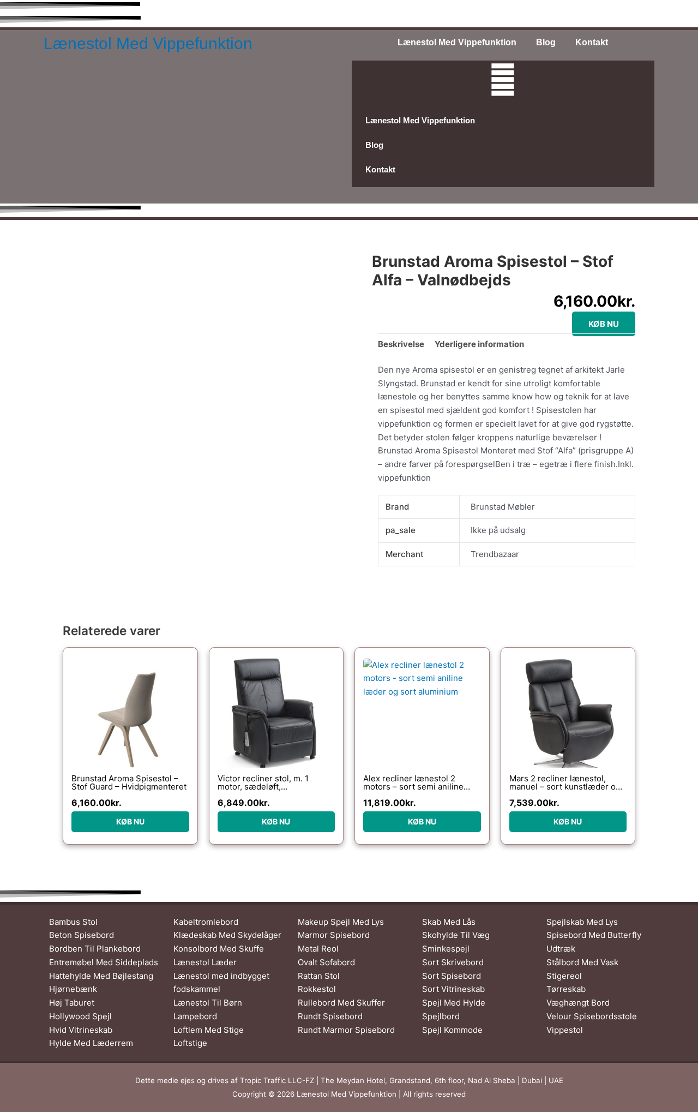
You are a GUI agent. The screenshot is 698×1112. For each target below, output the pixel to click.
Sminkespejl (446, 948)
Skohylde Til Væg (456, 935)
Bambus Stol (73, 922)
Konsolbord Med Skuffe (218, 948)
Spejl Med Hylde (453, 1002)
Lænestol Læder (205, 962)
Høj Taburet (71, 1002)
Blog (546, 42)
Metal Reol (318, 948)
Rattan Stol (319, 976)
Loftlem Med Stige (208, 1030)
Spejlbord (441, 1016)
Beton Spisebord (81, 935)
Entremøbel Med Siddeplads (103, 962)
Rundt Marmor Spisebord (346, 1030)
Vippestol (564, 1030)
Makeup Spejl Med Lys (341, 922)
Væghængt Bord (578, 1002)
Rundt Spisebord (330, 1016)
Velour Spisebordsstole (591, 1016)
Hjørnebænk (73, 989)
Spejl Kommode (452, 1030)
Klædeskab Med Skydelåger (227, 935)
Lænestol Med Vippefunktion (148, 43)
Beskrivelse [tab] (401, 344)
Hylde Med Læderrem (91, 1043)
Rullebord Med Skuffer (341, 1002)
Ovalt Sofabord (326, 962)
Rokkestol (317, 989)
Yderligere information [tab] (479, 344)
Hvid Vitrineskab (80, 1030)
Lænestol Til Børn (207, 1002)
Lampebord (195, 1016)
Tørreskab (566, 989)
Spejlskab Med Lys (582, 922)
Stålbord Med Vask (582, 962)
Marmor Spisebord (334, 935)
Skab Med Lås (449, 922)
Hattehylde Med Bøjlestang (101, 976)
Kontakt (591, 42)
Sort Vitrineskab (453, 989)
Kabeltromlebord (205, 922)
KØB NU (603, 324)
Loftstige (190, 1043)
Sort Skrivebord (453, 962)
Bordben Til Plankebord (95, 948)
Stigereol (564, 976)
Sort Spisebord (451, 976)
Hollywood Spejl (80, 1016)
